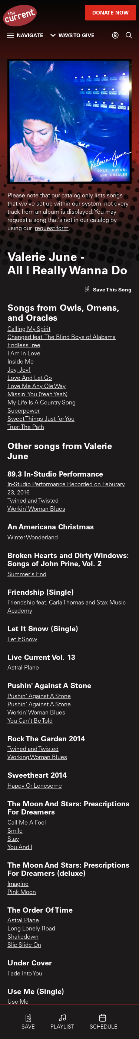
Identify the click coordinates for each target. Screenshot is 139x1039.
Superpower (23, 411)
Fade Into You (24, 974)
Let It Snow (22, 640)
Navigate (30, 35)
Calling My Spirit (28, 329)
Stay (13, 839)
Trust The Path (25, 427)
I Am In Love (23, 354)
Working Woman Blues (37, 758)
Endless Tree (23, 346)
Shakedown (23, 937)
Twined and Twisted (33, 501)
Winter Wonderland (32, 538)
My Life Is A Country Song (41, 403)
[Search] (129, 35)
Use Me (18, 1002)
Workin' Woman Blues (36, 509)
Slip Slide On (24, 945)
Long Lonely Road (31, 929)
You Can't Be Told (30, 721)
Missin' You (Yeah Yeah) (37, 395)
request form (52, 229)
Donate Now (110, 12)
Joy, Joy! (19, 370)
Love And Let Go (29, 378)
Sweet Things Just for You (41, 419)
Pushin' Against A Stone (39, 697)
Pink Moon (21, 893)
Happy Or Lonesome (34, 786)
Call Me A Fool (26, 823)
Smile (15, 831)
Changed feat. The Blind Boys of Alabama (61, 338)
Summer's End (26, 575)
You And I (19, 848)
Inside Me (20, 362)
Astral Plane (23, 668)
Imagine (18, 884)
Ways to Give (77, 35)
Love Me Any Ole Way (36, 387)
